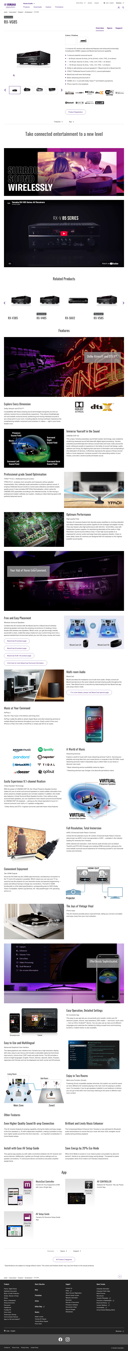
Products (26, 7)
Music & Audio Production (11, 1293)
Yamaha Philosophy (102, 1298)
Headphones (7, 1307)
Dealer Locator (39, 1317)
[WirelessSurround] (64, 172)
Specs (109, 28)
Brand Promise (101, 1293)
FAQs (67, 1291)
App (70, 121)
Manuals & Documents (72, 1302)
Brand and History (102, 1303)
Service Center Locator (72, 1295)
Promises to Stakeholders (104, 1300)
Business (119, 3)
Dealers (90, 3)
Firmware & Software (72, 1305)
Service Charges (70, 1309)
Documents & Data (71, 1307)
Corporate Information (103, 1289)
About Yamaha (101, 1284)
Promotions (59, 7)
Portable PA (7, 1310)
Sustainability (100, 1307)
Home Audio (28, 3)
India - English (110, 3)
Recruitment (100, 1296)
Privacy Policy (25, 1347)
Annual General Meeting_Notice (106, 1310)
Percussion (7, 1305)
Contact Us (69, 1288)
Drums (6, 1298)
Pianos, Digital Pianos (10, 1289)
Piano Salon (38, 1324)
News (36, 1290)
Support (119, 28)
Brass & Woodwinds (10, 1300)
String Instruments (9, 1303)
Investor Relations (102, 1305)
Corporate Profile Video (103, 1291)
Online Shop (79, 3)
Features (57, 121)
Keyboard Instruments (10, 1291)
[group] (14, 90)
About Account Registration (74, 1293)
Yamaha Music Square (41, 1321)
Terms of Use (15, 1347)
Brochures (69, 1300)
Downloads (38, 7)
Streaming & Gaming (10, 1314)
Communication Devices (11, 1317)
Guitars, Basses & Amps (11, 1296)
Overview (100, 28)
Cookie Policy (34, 1347)
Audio (5, 12)
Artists (37, 1301)
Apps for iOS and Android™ (12, 1319)
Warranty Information (72, 1298)
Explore (48, 7)
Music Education (40, 1284)
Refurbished (69, 1312)
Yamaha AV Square (40, 1319)
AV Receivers (28, 12)
